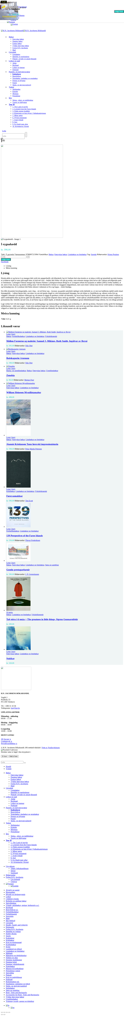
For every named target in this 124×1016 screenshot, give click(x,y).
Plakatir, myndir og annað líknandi (24, 59)
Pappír (14, 83)
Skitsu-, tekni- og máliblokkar (22, 100)
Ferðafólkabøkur (18, 336)
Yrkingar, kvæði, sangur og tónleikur (20, 1001)
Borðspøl (15, 65)
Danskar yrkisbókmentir (15, 964)
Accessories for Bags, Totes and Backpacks (22, 995)
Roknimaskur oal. (12, 982)
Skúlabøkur (10, 988)
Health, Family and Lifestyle (17, 925)
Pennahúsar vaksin (13, 971)
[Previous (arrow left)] (2, 1014)
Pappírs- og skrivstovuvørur (19, 72)
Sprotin (94, 254)
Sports (8, 936)
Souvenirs (9, 916)
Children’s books (12, 899)
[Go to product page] (64, 332)
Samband (14, 873)
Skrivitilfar (10, 973)
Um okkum (10, 866)
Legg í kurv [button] (10, 334)
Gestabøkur (16, 54)
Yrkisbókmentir (51, 336)
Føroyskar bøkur (18, 39)
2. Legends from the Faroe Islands (24, 109)
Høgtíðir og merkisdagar (20, 57)
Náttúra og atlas (12, 958)
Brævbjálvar (16, 76)
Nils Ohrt (28, 346)
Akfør (14, 63)
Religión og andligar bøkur (16, 901)
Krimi (8, 947)
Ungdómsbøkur (52, 371)
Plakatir (9, 975)
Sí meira (9, 612)
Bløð (12, 786)
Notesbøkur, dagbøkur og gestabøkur (25, 78)
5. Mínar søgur (17, 115)
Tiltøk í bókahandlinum (19, 868)
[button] (4, 131)
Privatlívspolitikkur (9, 743)
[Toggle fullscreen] (4, 1012)
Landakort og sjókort (14, 949)
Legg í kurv (119, 11)
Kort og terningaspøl (14, 942)
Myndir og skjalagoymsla (15, 894)
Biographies (10, 892)
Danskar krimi (11, 962)
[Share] (7, 1012)
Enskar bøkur (17, 43)
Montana (15, 94)
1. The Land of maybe (20, 107)
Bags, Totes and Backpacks (16, 993)
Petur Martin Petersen (33, 449)
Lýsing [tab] (8, 266)
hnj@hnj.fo (15, 708)
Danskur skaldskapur (14, 960)
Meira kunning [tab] (11, 268)
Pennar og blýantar (18, 81)
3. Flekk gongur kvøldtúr (21, 111)
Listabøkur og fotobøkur (77, 254)
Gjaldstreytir (6, 741)
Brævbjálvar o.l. (12, 910)
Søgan (13, 871)
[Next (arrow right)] (4, 1014)
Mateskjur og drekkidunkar (16, 955)
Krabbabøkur (11, 945)
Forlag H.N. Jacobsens (20, 48)
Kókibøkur (10, 491)
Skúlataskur (16, 89)
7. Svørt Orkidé (17, 120)
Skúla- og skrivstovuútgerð (21, 85)
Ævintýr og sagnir (12, 890)
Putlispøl (14, 805)
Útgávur (14, 882)
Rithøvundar (10, 875)
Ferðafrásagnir (11, 914)
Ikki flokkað (10, 921)
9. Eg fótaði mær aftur (20, 124)
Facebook (4, 262)
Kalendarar (10, 938)
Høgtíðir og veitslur (13, 931)
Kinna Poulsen (113, 254)
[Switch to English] (14, 24)
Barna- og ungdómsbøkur (16, 371)
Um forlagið (15, 879)
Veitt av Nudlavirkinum (51, 748)
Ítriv (10, 98)
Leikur (8, 897)
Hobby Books (11, 934)
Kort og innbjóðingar (14, 977)
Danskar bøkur (17, 41)
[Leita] (26, 134)
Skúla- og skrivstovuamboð (16, 986)
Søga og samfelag (52, 565)
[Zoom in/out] (2, 1012)
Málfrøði (9, 953)
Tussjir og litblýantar (19, 102)
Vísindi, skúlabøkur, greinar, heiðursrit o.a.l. (22, 905)
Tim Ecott (29, 501)
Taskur (11, 87)
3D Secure (6, 739)
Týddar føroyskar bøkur (20, 46)
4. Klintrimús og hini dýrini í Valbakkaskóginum (29, 113)
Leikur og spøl (14, 61)
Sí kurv (4, 756)
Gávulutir (12, 52)
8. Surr (14, 122)
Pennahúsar (16, 96)
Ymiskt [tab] (8, 769)
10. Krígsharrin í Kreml (20, 126)
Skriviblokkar (11, 903)
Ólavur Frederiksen (32, 540)
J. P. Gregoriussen (32, 574)
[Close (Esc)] (9, 1012)
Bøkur (11, 37)
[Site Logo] (23, 31)
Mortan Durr (29, 380)
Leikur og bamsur (18, 67)
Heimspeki (10, 927)
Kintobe (15, 91)
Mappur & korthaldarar (14, 969)
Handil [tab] (8, 766)
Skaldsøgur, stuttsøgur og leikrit (18, 984)
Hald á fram (13, 756)
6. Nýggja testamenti (19, 118)
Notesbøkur (10, 966)
